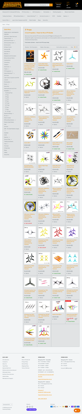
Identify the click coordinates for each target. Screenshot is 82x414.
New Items (6, 86)
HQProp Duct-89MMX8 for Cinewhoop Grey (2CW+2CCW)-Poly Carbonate (43, 190)
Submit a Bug (5, 376)
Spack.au (65, 16)
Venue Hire (45, 20)
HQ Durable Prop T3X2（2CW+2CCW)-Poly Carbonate (57, 267)
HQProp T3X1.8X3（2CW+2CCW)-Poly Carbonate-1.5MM (56, 216)
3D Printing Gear (36, 12)
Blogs (39, 20)
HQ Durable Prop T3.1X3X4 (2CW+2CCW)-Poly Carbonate (43, 267)
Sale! (5, 124)
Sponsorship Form (7, 368)
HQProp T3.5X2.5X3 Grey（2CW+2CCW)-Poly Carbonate (43, 118)
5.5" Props (7, 105)
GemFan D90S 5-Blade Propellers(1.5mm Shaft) (43, 64)
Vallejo (5, 152)
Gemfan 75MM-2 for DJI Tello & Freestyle (57, 143)
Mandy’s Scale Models (69, 12)
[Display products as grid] (74, 47)
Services (6, 126)
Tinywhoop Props (8, 92)
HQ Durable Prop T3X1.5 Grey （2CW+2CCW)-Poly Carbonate (29, 316)
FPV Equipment (7, 71)
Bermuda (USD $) (6, 404)
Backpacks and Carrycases (10, 55)
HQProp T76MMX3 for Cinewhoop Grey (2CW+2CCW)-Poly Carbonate (71, 93)
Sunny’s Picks (6, 20)
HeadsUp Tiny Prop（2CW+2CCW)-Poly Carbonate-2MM (71, 216)
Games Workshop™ (31, 16)
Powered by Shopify (7, 409)
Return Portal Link (26, 359)
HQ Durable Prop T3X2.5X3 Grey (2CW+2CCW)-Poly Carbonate (72, 292)
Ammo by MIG (7, 49)
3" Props (7, 24)
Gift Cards (6, 75)
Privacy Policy (25, 361)
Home (4, 24)
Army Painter (7, 51)
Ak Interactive (7, 44)
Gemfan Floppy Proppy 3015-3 (43, 166)
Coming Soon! (7, 60)
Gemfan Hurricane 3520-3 (43, 142)
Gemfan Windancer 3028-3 (44, 338)
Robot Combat (32, 20)
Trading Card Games (7, 16)
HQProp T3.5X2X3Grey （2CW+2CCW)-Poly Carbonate (57, 190)
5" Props (7, 101)
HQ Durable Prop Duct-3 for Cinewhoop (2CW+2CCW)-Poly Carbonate (30, 292)
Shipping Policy (25, 366)
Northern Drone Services (8, 374)
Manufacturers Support (8, 378)
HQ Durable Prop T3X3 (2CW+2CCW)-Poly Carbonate (43, 292)
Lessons (6, 79)
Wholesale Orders (7, 372)
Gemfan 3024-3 (70, 63)
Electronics (7, 66)
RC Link (6, 115)
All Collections (6, 359)
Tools (5, 143)
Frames (6, 68)
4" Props (7, 99)
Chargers (6, 64)
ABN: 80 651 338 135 (42, 398)
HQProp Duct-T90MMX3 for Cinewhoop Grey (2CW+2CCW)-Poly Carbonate (30, 119)
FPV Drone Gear (25, 12)
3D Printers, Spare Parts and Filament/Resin (10, 37)
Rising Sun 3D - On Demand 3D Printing (11, 12)
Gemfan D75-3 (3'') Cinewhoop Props (28, 189)
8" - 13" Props (7, 111)
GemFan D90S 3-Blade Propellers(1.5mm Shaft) (43, 92)
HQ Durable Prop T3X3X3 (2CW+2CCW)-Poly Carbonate (57, 241)
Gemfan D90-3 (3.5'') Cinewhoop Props (56, 166)
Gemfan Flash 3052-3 (56, 314)
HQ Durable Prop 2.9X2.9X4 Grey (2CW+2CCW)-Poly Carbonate (58, 292)
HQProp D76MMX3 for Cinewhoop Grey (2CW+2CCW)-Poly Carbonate (71, 119)
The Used (6, 145)
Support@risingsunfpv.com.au (45, 379)
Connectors (7, 62)
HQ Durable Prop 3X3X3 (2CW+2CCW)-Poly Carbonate (43, 241)
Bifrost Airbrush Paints (9, 58)
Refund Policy (25, 363)
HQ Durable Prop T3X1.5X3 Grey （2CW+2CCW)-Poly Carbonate (43, 316)
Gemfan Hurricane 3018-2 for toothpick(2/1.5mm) (29, 339)
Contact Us (5, 361)
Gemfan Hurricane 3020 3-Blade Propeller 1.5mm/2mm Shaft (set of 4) (58, 93)
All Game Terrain (8, 47)
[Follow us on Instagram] (30, 407)
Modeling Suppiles (57, 12)
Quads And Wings (8, 113)
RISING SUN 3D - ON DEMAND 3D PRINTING (11, 33)
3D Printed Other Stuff (9, 42)
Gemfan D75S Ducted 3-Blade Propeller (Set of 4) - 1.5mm (58, 65)
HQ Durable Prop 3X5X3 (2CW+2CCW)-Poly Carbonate (29, 267)
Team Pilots (5, 366)
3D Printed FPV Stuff (9, 40)
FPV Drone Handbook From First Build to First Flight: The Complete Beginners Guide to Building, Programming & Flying (29, 66)
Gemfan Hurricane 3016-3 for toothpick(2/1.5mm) (72, 315)
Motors (6, 84)
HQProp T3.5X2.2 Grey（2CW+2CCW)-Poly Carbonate (57, 118)
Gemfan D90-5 (27, 142)
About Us (5, 363)
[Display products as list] (76, 47)
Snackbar (59, 16)
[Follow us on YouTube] (32, 407)
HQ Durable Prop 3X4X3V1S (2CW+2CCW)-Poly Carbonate (72, 267)
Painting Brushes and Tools (10, 88)
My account (68, 6)
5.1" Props (7, 103)
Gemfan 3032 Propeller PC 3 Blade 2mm (29, 92)
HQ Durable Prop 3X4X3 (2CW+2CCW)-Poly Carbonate (71, 241)
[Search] (51, 5)
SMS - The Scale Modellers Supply (11, 128)
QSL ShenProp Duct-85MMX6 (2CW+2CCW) (29, 166)
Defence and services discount (9, 370)
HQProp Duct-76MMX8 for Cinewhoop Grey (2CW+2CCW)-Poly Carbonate (29, 216)
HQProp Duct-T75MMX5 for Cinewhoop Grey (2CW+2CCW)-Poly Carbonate (72, 190)
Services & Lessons (44, 16)
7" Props (7, 109)
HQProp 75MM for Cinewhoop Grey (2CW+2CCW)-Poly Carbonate (28, 242)
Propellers (6, 90)
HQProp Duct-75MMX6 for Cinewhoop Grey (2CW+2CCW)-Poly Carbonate (43, 216)
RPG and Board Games (19, 16)
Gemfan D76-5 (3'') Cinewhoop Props (70, 166)
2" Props (7, 94)
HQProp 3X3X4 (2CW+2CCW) (70, 143)
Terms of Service (25, 368)
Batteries (6, 53)
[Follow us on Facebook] (27, 407)
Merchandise (46, 12)
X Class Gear (7, 148)
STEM (53, 16)
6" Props (7, 107)
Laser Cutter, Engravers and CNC (19, 20)
